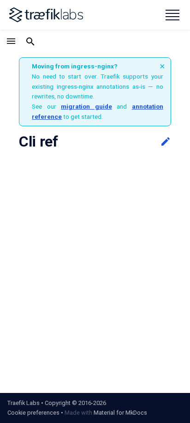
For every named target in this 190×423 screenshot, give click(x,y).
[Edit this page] (165, 142)
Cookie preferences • (35, 412)
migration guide (86, 106)
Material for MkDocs (120, 412)
